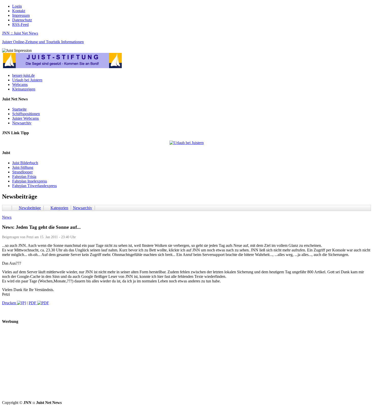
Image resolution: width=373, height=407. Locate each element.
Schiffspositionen (26, 114)
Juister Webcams (25, 118)
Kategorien (59, 208)
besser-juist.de (23, 75)
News (6, 217)
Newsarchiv (21, 123)
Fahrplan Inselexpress (29, 181)
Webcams (20, 84)
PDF (33, 303)
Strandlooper (22, 172)
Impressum (21, 15)
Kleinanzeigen (23, 89)
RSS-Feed (20, 24)
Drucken (9, 303)
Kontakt (18, 11)
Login (17, 6)
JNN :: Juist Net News (20, 33)
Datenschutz (22, 20)
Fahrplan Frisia (24, 176)
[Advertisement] (154, 364)
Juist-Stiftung (22, 167)
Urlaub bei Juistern (27, 80)
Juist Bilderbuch (25, 163)
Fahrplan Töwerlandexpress (34, 186)
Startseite (19, 109)
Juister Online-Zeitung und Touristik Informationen (43, 42)
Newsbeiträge (30, 208)
